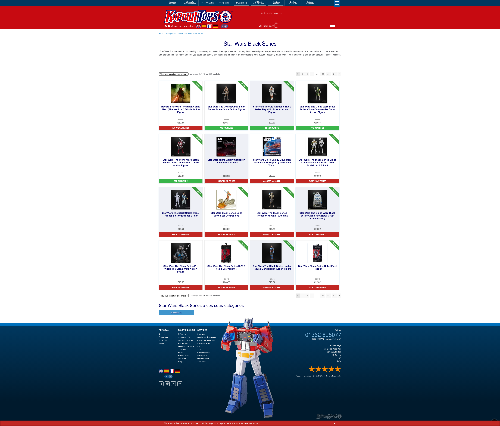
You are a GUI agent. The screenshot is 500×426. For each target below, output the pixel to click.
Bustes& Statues (293, 3)
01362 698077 (323, 334)
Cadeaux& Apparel (310, 3)
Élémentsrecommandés (190, 3)
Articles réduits (184, 343)
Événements (183, 355)
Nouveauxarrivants (173, 3)
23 (328, 74)
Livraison (201, 334)
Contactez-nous (168, 26)
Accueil (165, 26)
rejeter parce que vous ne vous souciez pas (240, 423)
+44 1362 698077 (315, 338)
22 (323, 74)
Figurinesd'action (276, 3)
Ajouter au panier (180, 128)
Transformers (241, 2)
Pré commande (226, 128)
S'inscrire (163, 340)
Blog (180, 361)
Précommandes (207, 2)
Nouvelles (188, 26)
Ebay (179, 383)
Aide (199, 349)
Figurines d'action (176, 33)
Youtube (173, 383)
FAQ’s (199, 346)
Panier (161, 343)
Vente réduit (224, 2)
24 (334, 74)
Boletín (181, 352)
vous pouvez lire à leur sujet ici (202, 423)
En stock (176, 312)
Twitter (167, 383)
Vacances (201, 361)
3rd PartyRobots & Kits (258, 3)
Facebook (161, 383)
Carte (339, 360)
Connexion (176, 26)
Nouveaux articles (185, 340)
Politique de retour (205, 343)
